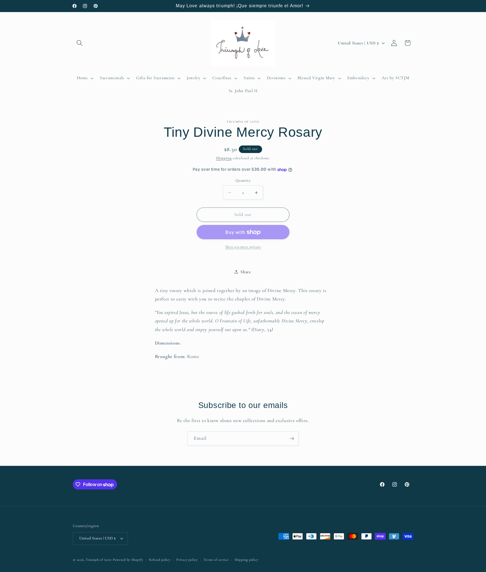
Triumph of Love (99, 560)
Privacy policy (187, 560)
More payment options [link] (243, 247)
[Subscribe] (291, 438)
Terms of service (216, 560)
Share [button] (245, 271)
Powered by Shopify (128, 560)
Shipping (223, 158)
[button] (79, 43)
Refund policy (159, 560)
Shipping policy (246, 560)
